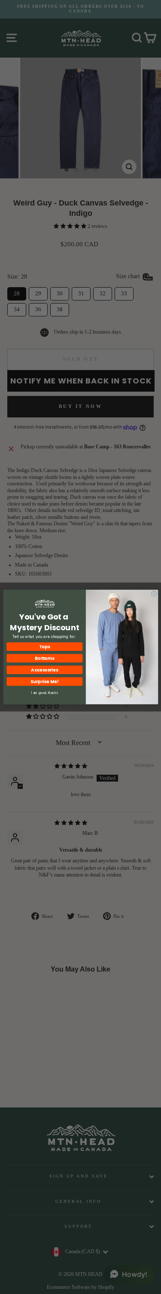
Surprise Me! (44, 681)
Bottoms (44, 658)
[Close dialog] (154, 593)
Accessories (44, 670)
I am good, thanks (44, 693)
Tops (44, 647)
